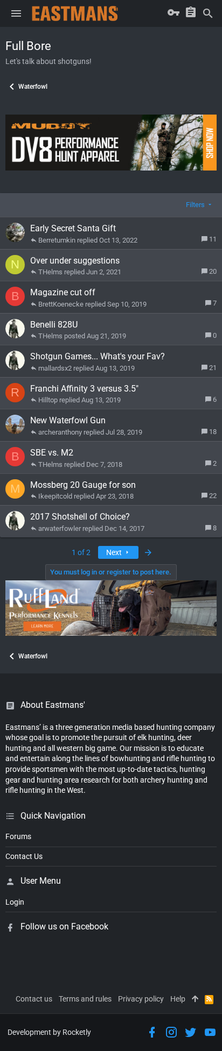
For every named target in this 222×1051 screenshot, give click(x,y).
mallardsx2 (55, 368)
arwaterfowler (59, 528)
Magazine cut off (62, 292)
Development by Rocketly (49, 1032)
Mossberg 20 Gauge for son (83, 485)
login (14, 902)
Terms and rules (85, 999)
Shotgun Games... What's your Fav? (97, 356)
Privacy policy (141, 999)
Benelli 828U (54, 324)
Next (114, 552)
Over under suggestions (75, 260)
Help (177, 999)
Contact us (34, 999)
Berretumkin (56, 240)
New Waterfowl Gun (68, 420)
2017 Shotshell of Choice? (80, 517)
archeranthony (60, 432)
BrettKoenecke (61, 304)
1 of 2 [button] (81, 552)
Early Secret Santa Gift (73, 228)
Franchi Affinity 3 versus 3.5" (84, 389)
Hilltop (48, 399)
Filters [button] (195, 205)
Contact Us (24, 856)
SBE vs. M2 (51, 453)
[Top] (195, 999)
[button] (16, 13)
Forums (18, 836)
